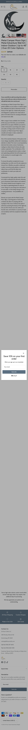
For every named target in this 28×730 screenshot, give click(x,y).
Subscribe (14, 372)
